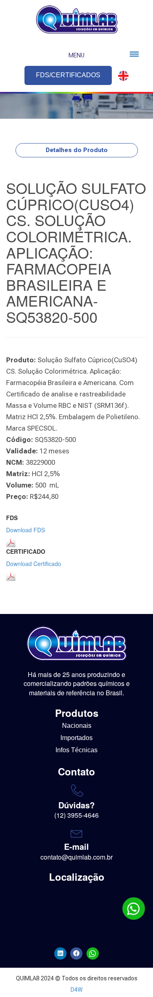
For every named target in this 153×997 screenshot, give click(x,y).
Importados (76, 737)
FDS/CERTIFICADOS (68, 75)
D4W (76, 989)
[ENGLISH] (120, 76)
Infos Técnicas (76, 750)
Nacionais (76, 725)
